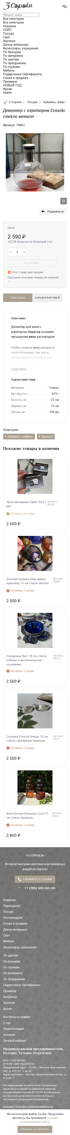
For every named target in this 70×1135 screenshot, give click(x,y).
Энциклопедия (13, 1029)
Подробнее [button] (18, 369)
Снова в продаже (15, 923)
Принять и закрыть (35, 1129)
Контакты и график (16, 1017)
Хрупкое (47, 436)
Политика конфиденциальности (34, 1106)
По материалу (13, 973)
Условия (9, 1035)
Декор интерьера (15, 929)
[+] (24, 252)
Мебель (8, 941)
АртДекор (10, 997)
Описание (17, 297)
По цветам (10, 955)
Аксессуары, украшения (20, 947)
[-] (10, 252)
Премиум (9, 991)
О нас (7, 1023)
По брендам (11, 961)
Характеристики (47, 297)
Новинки (9, 900)
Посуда (8, 912)
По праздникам (14, 979)
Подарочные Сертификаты (21, 985)
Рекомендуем (13, 918)
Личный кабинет (14, 1040)
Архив (7, 1009)
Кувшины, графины (20, 436)
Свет (6, 935)
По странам (11, 967)
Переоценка (11, 906)
